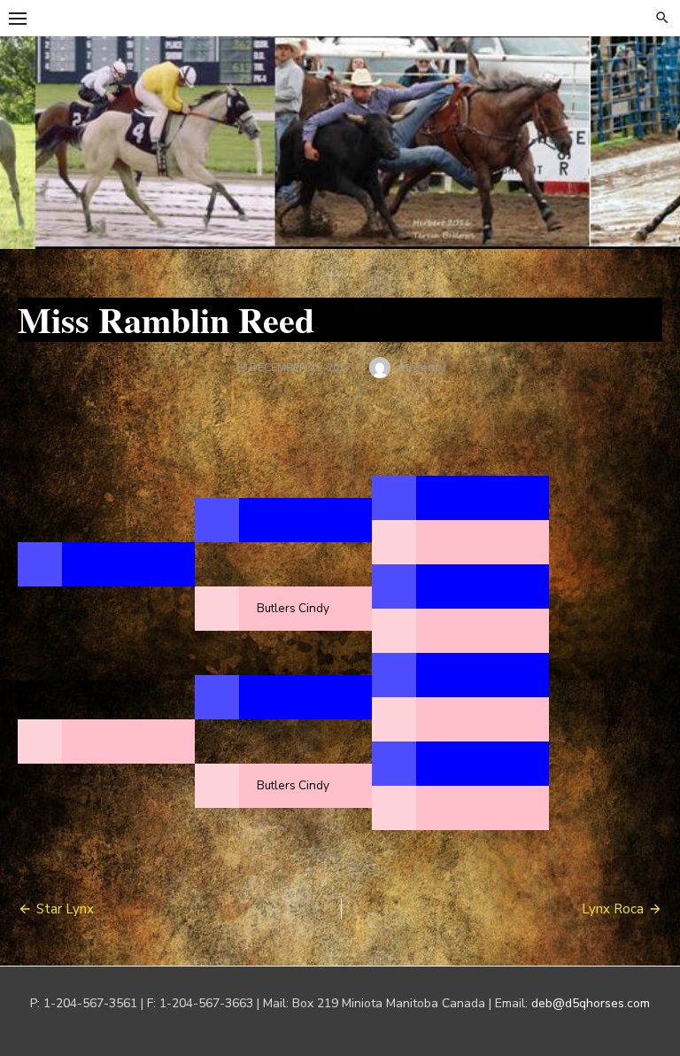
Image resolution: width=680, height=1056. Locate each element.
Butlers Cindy (293, 608)
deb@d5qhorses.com (590, 1003)
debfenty (420, 367)
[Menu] (17, 17)
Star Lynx (65, 909)
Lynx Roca (613, 909)
